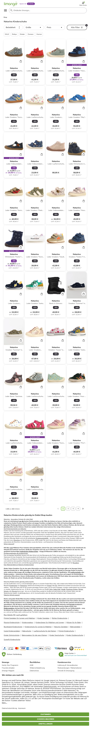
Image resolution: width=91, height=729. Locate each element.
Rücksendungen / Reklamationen (70, 668)
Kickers (75, 589)
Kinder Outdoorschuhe (74, 635)
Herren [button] (39, 34)
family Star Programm (10, 665)
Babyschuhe (26, 631)
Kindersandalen (9, 608)
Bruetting (76, 563)
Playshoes (69, 589)
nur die (21, 521)
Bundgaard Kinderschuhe (13, 627)
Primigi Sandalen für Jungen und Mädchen (19, 618)
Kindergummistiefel (42, 538)
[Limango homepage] (11, 4)
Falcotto (72, 604)
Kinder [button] (22, 34)
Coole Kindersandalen (12, 631)
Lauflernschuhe (75, 572)
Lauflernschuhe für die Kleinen (45, 631)
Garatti (63, 589)
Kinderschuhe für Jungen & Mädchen (38, 627)
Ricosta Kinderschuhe (12, 622)
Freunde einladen (8, 668)
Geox (51, 589)
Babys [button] (14, 34)
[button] (13, 27)
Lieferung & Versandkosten (68, 665)
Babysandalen (75, 627)
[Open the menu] (5, 10)
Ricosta (14, 591)
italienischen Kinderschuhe (29, 551)
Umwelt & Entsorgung (66, 671)
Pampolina (23, 585)
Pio (56, 585)
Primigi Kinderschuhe (66, 631)
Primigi (49, 585)
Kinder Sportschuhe (56, 635)
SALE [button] (7, 34)
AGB (31, 665)
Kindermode (13, 585)
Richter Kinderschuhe (59, 618)
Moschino (17, 540)
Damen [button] (30, 34)
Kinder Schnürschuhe (11, 635)
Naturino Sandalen (61, 627)
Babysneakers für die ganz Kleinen (34, 635)
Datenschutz (34, 671)
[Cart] (21, 61)
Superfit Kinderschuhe (12, 639)
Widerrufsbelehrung (37, 668)
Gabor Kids (56, 589)
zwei (11, 548)
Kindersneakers (27, 622)
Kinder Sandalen (43, 618)
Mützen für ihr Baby (73, 622)
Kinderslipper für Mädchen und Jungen (50, 622)
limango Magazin (8, 671)
